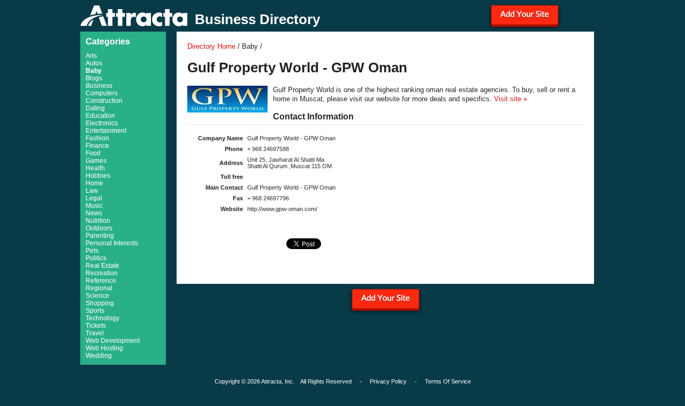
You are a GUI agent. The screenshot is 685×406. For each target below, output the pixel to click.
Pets (92, 250)
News (94, 213)
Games (96, 160)
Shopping (100, 303)
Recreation (102, 273)
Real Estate (102, 265)
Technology (102, 318)
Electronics (102, 123)
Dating (95, 108)
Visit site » (510, 99)
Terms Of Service (448, 381)
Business (99, 85)
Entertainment (106, 130)
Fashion (97, 138)
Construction (104, 100)
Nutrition (98, 220)
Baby (94, 70)
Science (97, 295)
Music (94, 205)
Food (93, 153)
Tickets (96, 325)
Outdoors (99, 228)
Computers (102, 93)
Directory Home (211, 46)
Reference (101, 280)
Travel (95, 333)
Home (94, 183)
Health (95, 168)
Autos (94, 63)
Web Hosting (104, 348)
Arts (91, 55)
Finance (97, 145)
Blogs (94, 78)
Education (100, 115)
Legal (94, 198)
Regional (99, 288)
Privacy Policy (388, 381)
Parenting (100, 235)
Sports (95, 310)
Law (92, 190)
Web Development (113, 340)
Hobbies (98, 175)
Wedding (99, 355)
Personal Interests (112, 243)
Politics (96, 258)
